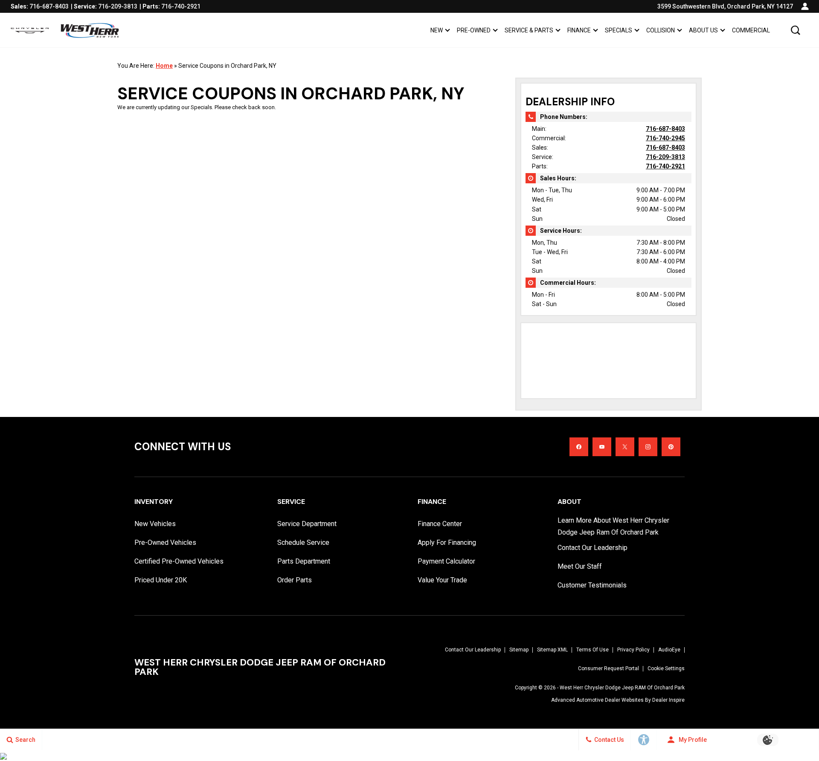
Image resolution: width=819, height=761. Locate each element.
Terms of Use (592, 650)
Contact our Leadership (592, 548)
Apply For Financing (447, 542)
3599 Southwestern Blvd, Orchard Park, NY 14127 (725, 6)
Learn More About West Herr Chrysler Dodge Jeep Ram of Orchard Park (613, 526)
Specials (618, 30)
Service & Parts (529, 30)
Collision (660, 30)
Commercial (751, 30)
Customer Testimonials (592, 585)
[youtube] (601, 446)
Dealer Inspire (668, 700)
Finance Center (440, 524)
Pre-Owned (474, 30)
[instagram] (648, 446)
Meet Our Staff (580, 566)
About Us (703, 30)
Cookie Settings (666, 668)
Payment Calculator (446, 561)
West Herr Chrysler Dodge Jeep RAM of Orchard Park (622, 688)
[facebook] (578, 446)
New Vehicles (155, 524)
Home (164, 65)
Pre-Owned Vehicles (165, 542)
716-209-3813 (665, 156)
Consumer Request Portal (608, 668)
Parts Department (303, 561)
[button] (795, 30)
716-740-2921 (665, 166)
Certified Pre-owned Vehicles (179, 561)
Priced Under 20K (160, 580)
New (436, 30)
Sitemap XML (552, 650)
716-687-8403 (665, 128)
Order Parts (294, 580)
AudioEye (669, 650)
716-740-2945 (665, 138)
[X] (625, 446)
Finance (579, 30)
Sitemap (519, 650)
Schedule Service (303, 542)
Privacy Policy (633, 650)
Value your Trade (442, 580)
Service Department (307, 524)
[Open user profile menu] (805, 6)
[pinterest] (671, 446)
